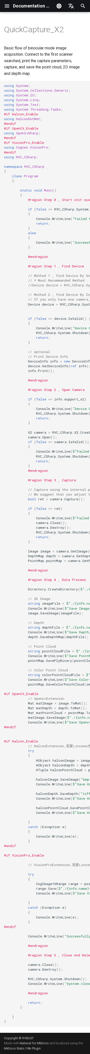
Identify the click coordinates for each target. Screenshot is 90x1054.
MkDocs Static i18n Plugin (22, 1048)
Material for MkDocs (35, 1043)
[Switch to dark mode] (59, 6)
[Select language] (71, 6)
